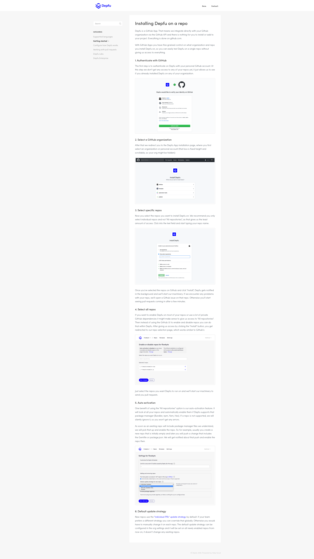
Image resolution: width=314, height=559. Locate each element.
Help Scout (216, 553)
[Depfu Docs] (103, 5)
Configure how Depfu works (105, 45)
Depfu (194, 553)
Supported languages (103, 36)
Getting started (100, 41)
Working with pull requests (105, 49)
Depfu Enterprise (100, 58)
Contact (214, 6)
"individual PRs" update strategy (170, 516)
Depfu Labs (98, 53)
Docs (204, 6)
